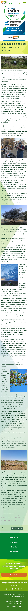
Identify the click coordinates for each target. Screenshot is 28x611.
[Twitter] (15, 589)
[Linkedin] (9, 589)
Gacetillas (14, 547)
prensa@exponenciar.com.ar (14, 603)
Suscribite (14, 575)
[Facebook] (6, 589)
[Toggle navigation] (24, 3)
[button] (12, 528)
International (14, 552)
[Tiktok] (21, 589)
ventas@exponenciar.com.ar (13, 601)
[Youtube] (18, 589)
